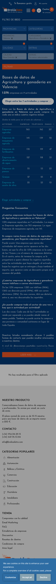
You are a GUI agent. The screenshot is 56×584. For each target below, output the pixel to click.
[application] (28, 571)
